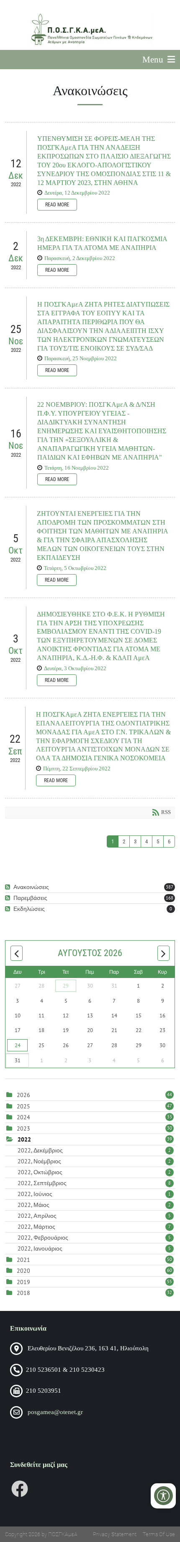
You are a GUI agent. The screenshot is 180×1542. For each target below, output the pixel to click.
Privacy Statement (114, 1534)
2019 (23, 1282)
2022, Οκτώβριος (94, 1172)
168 (169, 898)
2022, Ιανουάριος (94, 1248)
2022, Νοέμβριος (94, 1161)
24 (18, 1045)
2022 (24, 1139)
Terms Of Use (159, 1534)
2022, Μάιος (94, 1205)
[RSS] (8, 887)
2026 (23, 1095)
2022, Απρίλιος (94, 1216)
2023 (23, 1128)
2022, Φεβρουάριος (94, 1237)
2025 (23, 1106)
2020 (23, 1270)
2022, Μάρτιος (94, 1226)
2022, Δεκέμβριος (94, 1150)
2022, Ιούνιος (94, 1194)
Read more (57, 205)
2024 (23, 1117)
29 (66, 985)
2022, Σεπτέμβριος (94, 1183)
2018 (23, 1293)
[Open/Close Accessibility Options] (163, 1495)
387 (169, 887)
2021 (23, 1260)
